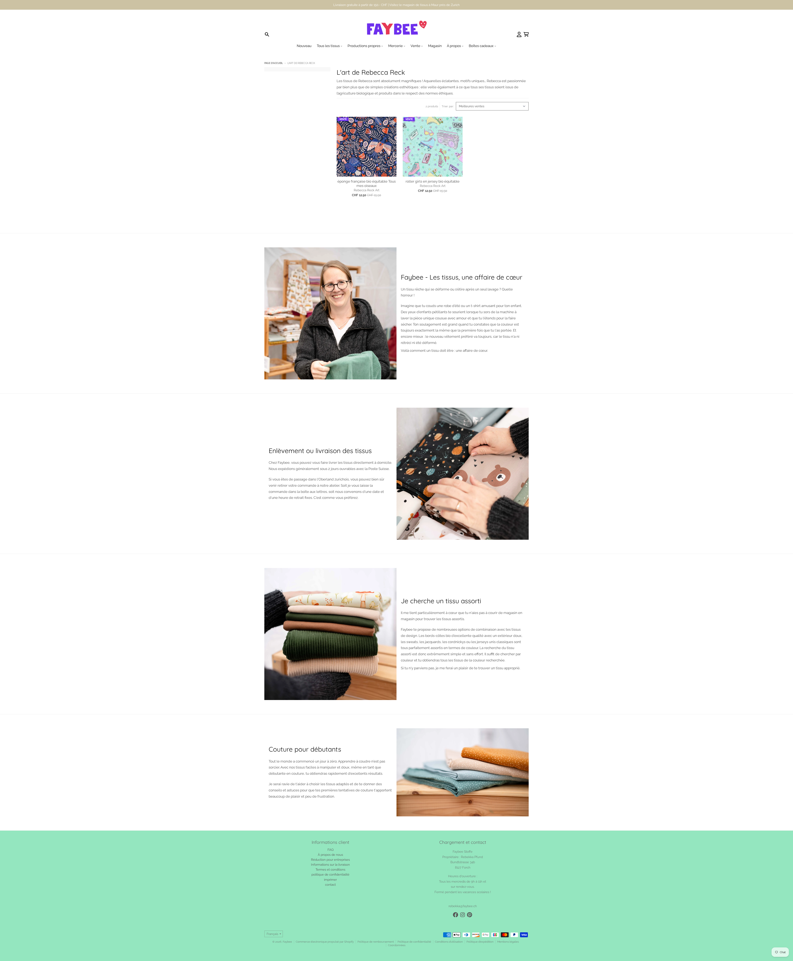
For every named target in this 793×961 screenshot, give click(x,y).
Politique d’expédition (480, 932)
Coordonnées (396, 935)
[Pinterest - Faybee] (469, 905)
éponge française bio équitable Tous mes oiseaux (366, 174)
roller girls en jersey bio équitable (432, 172)
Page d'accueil (273, 53)
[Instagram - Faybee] (462, 905)
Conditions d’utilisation (449, 932)
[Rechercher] (267, 24)
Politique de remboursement (375, 932)
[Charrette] (526, 24)
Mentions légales (508, 932)
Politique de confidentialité (414, 932)
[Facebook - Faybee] (455, 905)
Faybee (287, 932)
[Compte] (519, 24)
